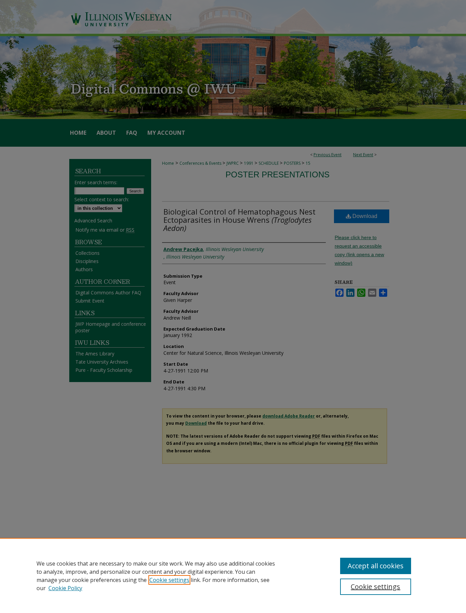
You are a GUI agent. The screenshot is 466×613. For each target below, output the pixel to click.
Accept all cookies (376, 565)
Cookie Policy (65, 588)
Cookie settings (169, 580)
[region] (233, 575)
